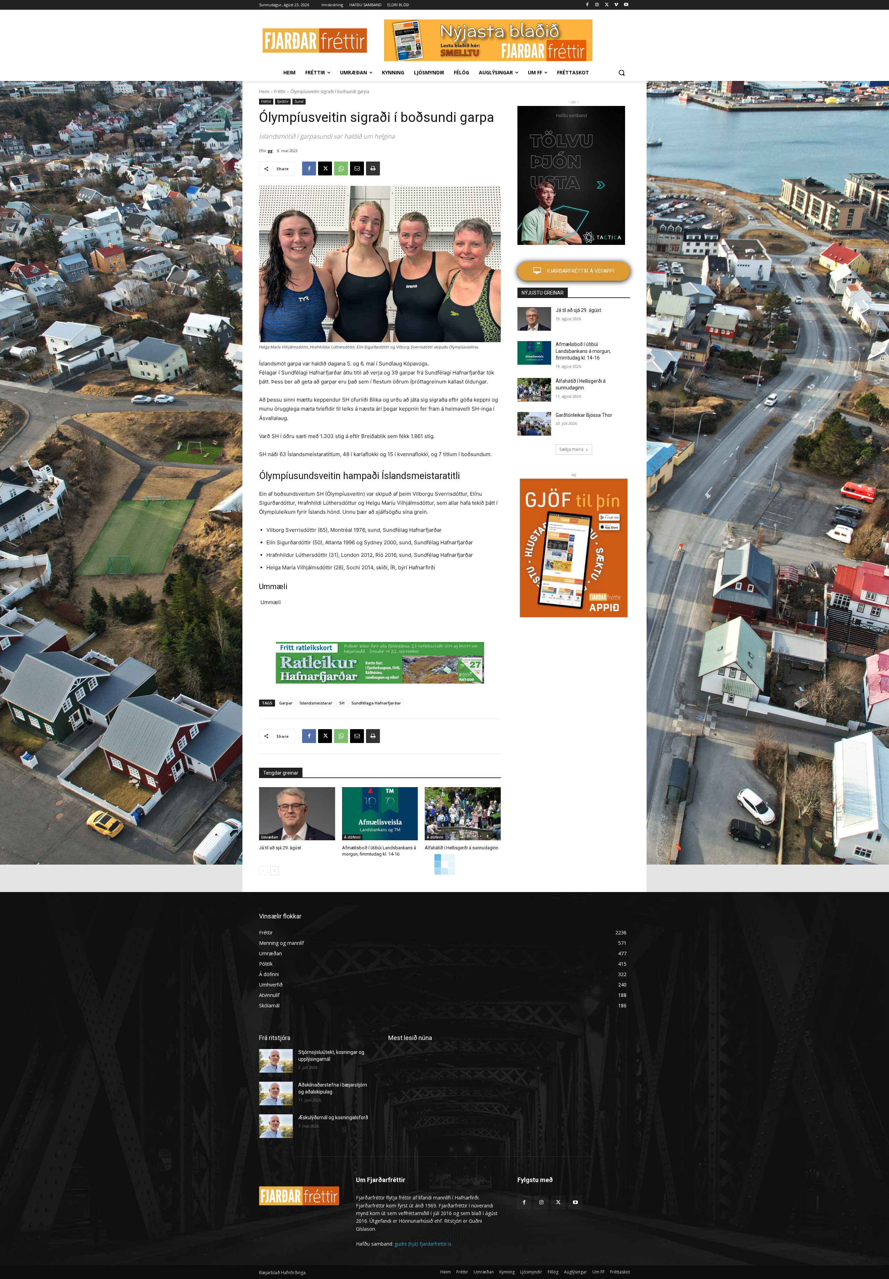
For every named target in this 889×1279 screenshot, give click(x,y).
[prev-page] (263, 870)
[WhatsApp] (341, 168)
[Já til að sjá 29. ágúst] (297, 813)
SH (341, 702)
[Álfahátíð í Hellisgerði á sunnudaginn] (463, 813)
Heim (264, 91)
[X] (607, 5)
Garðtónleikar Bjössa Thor (584, 415)
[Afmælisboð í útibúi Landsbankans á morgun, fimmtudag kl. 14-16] (380, 813)
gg (270, 150)
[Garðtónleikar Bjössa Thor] (534, 424)
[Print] (373, 168)
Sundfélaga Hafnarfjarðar (376, 702)
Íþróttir (283, 101)
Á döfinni (352, 837)
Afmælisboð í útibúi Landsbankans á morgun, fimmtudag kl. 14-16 (583, 351)
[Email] (357, 168)
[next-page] (274, 870)
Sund (299, 101)
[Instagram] (597, 5)
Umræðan (269, 837)
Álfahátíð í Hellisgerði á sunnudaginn (461, 847)
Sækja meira (571, 449)
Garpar (286, 702)
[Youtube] (626, 5)
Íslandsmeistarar (316, 702)
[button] (621, 72)
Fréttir (280, 91)
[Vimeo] (616, 5)
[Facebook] (587, 5)
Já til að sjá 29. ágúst (280, 847)
